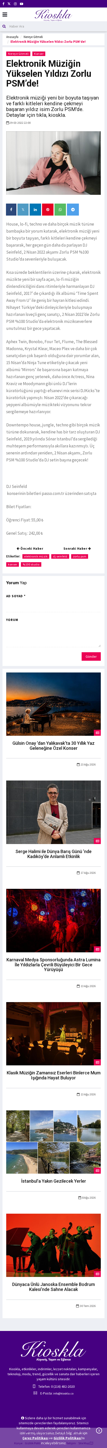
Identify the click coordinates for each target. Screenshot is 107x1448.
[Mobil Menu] (4, 15)
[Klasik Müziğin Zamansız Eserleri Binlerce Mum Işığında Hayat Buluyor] (53, 1033)
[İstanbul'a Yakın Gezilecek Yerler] (53, 1141)
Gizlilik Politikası (67, 1438)
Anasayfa (12, 37)
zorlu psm (80, 556)
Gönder (91, 656)
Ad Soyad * (16, 596)
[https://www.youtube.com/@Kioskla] (21, 4)
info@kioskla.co (63, 1393)
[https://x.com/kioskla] (9, 4)
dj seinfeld (60, 556)
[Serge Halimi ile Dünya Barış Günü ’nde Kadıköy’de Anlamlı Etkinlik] (53, 812)
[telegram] (73, 210)
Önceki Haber (31, 548)
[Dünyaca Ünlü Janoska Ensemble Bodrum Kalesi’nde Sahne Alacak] (53, 1245)
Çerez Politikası (35, 1438)
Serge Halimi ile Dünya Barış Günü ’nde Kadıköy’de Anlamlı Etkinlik (53, 854)
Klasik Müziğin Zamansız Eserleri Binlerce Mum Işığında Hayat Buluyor (54, 1075)
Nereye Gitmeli (33, 37)
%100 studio (31, 564)
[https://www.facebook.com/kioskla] (3, 4)
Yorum (12, 620)
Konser (39, 54)
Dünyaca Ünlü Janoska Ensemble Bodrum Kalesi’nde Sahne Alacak (53, 1287)
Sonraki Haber (75, 548)
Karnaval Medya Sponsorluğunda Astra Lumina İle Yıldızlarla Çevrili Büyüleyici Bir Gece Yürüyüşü (53, 964)
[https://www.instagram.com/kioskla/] (15, 4)
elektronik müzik (36, 556)
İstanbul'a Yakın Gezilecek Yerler (53, 1181)
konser (12, 564)
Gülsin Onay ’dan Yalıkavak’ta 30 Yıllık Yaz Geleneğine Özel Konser (53, 746)
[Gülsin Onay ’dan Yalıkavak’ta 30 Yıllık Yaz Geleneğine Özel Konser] (53, 703)
